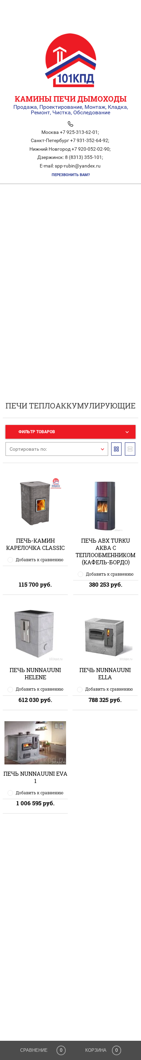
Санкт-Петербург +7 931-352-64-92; (70, 140)
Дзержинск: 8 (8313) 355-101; (70, 157)
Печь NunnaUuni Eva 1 (35, 777)
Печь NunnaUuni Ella (105, 673)
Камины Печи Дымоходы (71, 99)
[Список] (130, 449)
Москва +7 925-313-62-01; (70, 132)
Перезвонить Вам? (71, 175)
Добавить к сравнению (39, 559)
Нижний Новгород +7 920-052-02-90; (70, 149)
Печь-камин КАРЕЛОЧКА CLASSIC (35, 544)
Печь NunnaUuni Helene (35, 673)
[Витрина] (116, 449)
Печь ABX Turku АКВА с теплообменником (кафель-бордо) (106, 551)
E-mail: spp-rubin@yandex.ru (70, 166)
